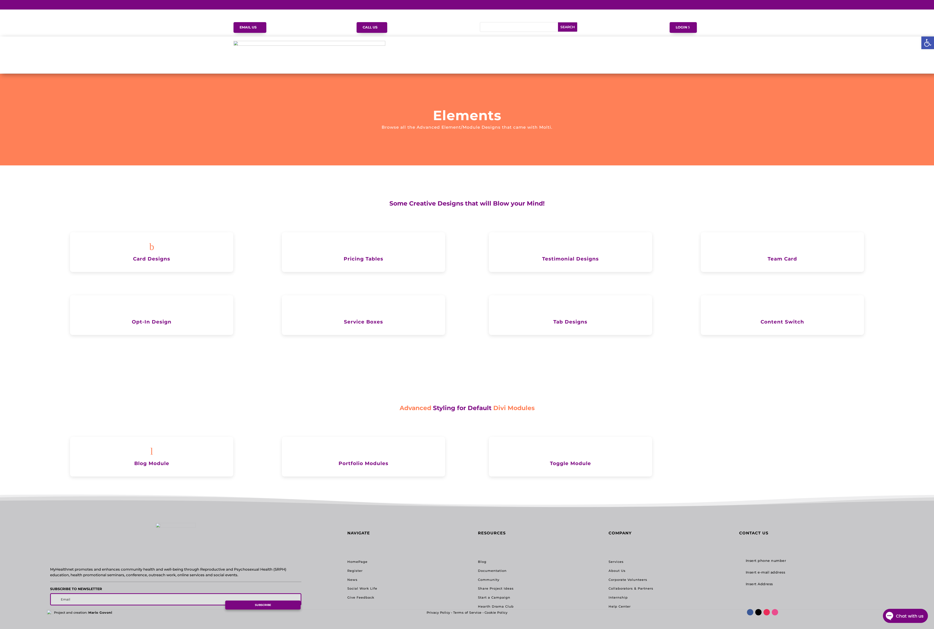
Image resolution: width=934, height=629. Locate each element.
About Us (617, 571)
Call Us (370, 27)
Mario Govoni (100, 612)
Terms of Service (467, 612)
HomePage (357, 562)
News (352, 580)
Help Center (620, 606)
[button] (927, 42)
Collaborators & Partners (631, 588)
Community (488, 580)
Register (355, 571)
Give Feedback (360, 597)
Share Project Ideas (496, 588)
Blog (482, 562)
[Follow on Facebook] (750, 612)
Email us (248, 27)
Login (681, 27)
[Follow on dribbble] (775, 612)
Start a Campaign (494, 597)
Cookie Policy (496, 612)
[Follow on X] (758, 612)
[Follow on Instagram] (766, 612)
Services (616, 562)
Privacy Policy (438, 612)
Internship (618, 597)
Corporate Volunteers (628, 580)
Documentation (492, 571)
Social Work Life (362, 588)
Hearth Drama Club (496, 606)
